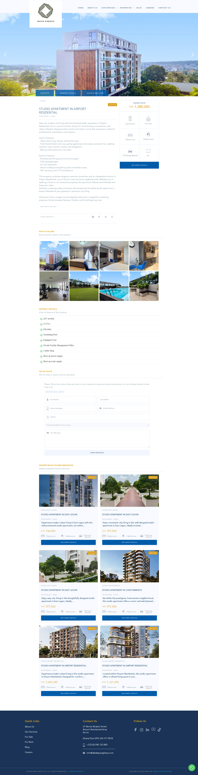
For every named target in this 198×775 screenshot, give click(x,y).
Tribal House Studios (162, 771)
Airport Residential (55, 661)
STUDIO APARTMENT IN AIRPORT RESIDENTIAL (63, 665)
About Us (29, 726)
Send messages (97, 453)
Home (81, 8)
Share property (47, 217)
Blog (139, 8)
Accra (43, 101)
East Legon (52, 510)
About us (92, 8)
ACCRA (43, 510)
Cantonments (114, 585)
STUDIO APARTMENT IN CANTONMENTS (122, 590)
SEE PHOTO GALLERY (48, 206)
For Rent (29, 742)
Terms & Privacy (76, 771)
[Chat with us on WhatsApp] (191, 767)
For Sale (29, 737)
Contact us (164, 8)
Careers (150, 8)
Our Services (31, 731)
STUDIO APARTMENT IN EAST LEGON (59, 514)
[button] (108, 8)
